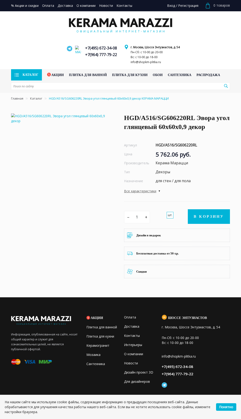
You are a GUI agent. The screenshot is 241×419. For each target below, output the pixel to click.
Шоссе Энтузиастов (187, 318)
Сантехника (95, 364)
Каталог (36, 98)
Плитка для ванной (101, 327)
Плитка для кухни (100, 336)
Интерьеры (133, 344)
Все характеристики (140, 191)
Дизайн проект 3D (138, 372)
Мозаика (93, 354)
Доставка (131, 326)
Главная (17, 98)
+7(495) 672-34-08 (101, 48)
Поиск (225, 86)
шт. (170, 215)
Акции (97, 318)
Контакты (132, 335)
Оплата (130, 317)
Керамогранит (97, 345)
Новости (131, 363)
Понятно (226, 407)
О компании (133, 354)
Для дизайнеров (137, 381)
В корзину (209, 216)
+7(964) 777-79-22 (101, 54)
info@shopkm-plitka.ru (146, 62)
